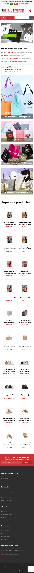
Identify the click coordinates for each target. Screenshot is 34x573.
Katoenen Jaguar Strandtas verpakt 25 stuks (9, 247)
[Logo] (12, 11)
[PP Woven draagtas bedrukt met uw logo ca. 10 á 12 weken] (9, 387)
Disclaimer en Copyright (6, 500)
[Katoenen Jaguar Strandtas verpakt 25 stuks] (9, 240)
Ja (11, 3)
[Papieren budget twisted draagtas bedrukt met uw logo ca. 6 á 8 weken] (24, 362)
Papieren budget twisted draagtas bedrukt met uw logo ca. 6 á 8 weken (24, 370)
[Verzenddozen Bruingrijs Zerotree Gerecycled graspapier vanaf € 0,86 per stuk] (9, 436)
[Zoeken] (31, 17)
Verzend (27, 462)
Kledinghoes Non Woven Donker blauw (25, 321)
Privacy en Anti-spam (6, 497)
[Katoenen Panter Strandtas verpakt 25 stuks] (9, 264)
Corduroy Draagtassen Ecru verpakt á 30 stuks (9, 321)
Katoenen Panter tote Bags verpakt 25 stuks (24, 272)
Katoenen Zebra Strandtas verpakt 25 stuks (9, 296)
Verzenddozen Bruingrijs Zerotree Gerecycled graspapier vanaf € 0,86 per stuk (9, 443)
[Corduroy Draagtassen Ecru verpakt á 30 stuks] (9, 313)
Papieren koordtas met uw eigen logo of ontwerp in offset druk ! (9, 370)
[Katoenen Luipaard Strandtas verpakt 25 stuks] (9, 215)
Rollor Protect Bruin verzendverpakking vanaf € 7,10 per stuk (9, 419)
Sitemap (4, 566)
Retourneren (4, 520)
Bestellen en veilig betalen (7, 514)
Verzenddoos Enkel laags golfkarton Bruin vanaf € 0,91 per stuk (24, 443)
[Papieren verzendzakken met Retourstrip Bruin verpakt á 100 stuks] (24, 338)
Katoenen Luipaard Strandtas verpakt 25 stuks (9, 223)
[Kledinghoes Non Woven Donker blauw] (24, 313)
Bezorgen (3, 517)
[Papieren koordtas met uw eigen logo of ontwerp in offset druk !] (9, 362)
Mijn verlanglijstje (5, 536)
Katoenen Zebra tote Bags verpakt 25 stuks (24, 296)
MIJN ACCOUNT (5, 530)
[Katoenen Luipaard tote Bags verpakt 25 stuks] (24, 215)
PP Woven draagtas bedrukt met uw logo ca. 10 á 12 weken (9, 394)
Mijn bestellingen (5, 533)
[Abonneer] (17, 462)
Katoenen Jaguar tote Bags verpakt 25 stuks (24, 247)
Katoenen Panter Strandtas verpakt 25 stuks (9, 272)
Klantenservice (4, 511)
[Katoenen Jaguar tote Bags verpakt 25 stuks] (24, 240)
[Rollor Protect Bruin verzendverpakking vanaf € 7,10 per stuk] (9, 411)
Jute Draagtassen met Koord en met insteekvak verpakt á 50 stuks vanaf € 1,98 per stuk (9, 345)
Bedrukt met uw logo (10, 35)
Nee (16, 3)
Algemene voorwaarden (7, 494)
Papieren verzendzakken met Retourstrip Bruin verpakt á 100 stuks (25, 345)
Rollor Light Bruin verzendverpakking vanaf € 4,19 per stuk (25, 419)
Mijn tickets (4, 539)
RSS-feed (25, 565)
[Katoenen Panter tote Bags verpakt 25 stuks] (24, 264)
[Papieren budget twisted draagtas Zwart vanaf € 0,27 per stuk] (24, 387)
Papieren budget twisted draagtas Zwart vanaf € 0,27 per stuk (24, 394)
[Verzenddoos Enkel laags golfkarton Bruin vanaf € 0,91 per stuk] (24, 436)
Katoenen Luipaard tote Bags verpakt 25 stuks (24, 223)
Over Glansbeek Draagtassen (8, 492)
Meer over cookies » (24, 3)
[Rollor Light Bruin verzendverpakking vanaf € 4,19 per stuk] (24, 411)
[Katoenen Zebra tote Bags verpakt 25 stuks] (24, 289)
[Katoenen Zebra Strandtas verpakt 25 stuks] (9, 289)
